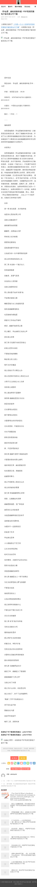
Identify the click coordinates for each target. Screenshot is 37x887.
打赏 (24, 758)
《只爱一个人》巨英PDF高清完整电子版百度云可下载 (20, 781)
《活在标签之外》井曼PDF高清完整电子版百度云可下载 (22, 846)
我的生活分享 (18, 2)
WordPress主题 (24, 882)
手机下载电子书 (15, 769)
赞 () (15, 758)
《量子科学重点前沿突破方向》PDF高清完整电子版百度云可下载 (22, 838)
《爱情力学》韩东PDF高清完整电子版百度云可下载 (22, 871)
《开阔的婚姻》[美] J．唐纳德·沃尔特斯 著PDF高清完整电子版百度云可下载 (23, 813)
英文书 (3, 6)
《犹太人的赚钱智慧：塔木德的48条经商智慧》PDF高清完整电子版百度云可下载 (22, 805)
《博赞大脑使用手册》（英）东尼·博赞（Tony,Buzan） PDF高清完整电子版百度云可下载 (23, 855)
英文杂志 (27, 6)
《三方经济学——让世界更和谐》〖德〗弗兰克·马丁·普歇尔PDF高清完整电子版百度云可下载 (23, 822)
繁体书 (10, 6)
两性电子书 (24, 17)
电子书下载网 (25, 769)
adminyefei (13, 774)
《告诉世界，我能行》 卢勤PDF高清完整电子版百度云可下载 (22, 829)
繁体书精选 (18, 6)
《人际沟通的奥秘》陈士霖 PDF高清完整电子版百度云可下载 (22, 862)
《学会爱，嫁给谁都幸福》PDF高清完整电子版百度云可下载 (17, 12)
